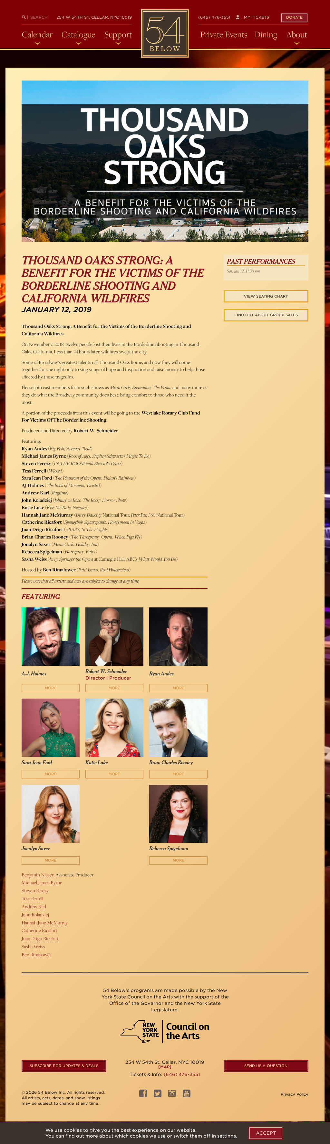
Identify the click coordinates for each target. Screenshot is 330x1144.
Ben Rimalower (36, 954)
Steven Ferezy (35, 890)
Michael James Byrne (42, 882)
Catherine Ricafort (39, 930)
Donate (294, 17)
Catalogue (78, 34)
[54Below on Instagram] (172, 1095)
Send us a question (265, 1065)
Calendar (37, 34)
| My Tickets (254, 17)
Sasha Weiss (33, 946)
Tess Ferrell (32, 898)
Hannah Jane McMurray (45, 922)
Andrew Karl (34, 906)
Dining (266, 34)
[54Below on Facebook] (143, 1095)
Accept (266, 1133)
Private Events (224, 34)
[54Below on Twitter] (157, 1095)
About (296, 34)
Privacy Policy (294, 1094)
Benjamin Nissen (38, 874)
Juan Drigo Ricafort (40, 938)
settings (226, 1136)
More (50, 688)
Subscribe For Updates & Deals (64, 1065)
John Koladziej (35, 914)
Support (118, 34)
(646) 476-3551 (214, 17)
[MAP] (164, 1066)
